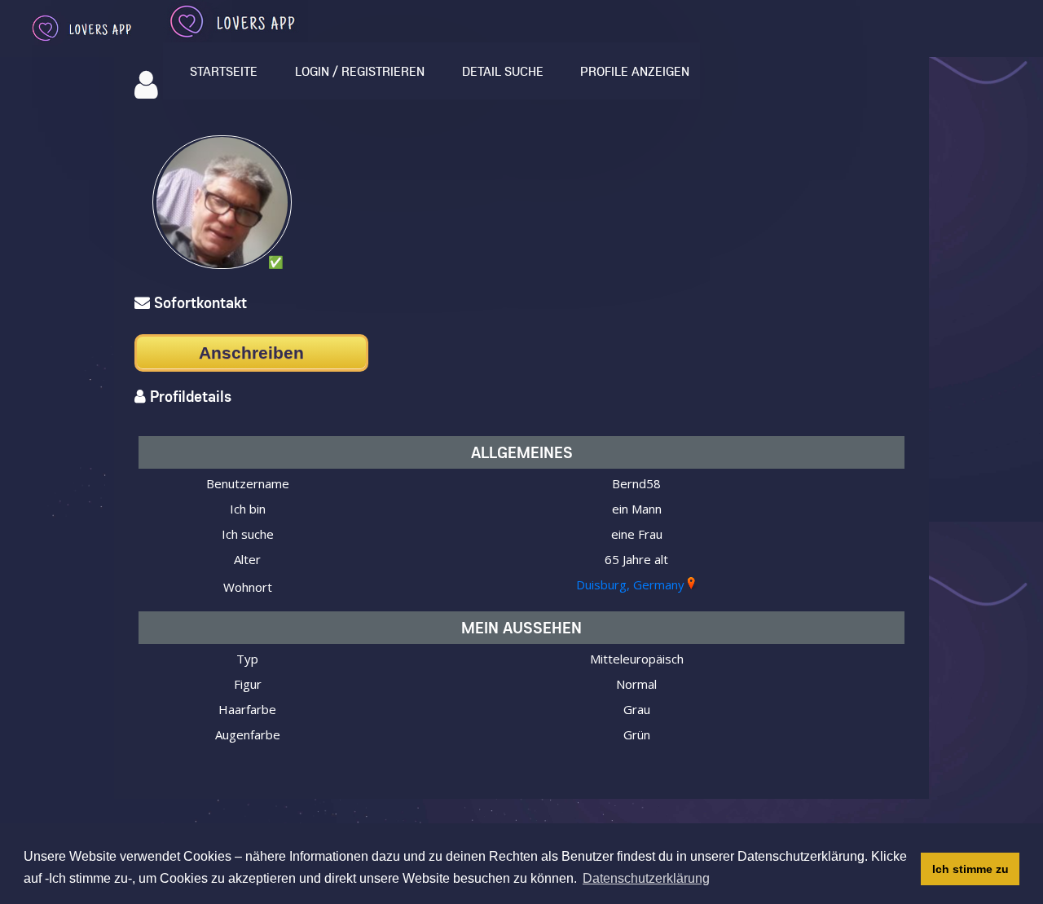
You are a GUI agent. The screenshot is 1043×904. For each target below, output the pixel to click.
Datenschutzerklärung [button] (646, 878)
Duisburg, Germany (630, 584)
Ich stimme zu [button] (970, 868)
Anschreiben (251, 352)
